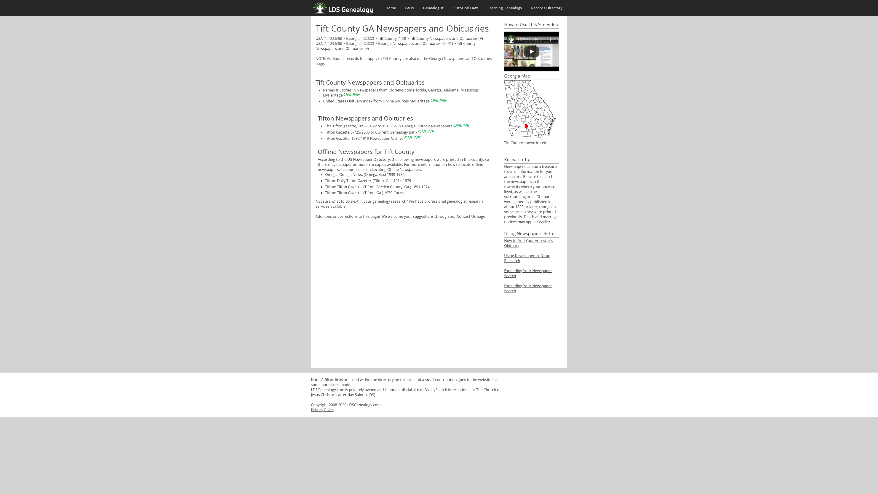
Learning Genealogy (505, 8)
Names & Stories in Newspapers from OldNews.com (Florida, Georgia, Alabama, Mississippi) (401, 90)
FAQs (409, 8)
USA (319, 38)
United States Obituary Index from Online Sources (366, 101)
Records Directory (546, 8)
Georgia (353, 38)
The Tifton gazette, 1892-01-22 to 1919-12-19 (363, 126)
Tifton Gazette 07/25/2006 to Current (357, 132)
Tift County (387, 38)
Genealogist (433, 8)
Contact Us (466, 216)
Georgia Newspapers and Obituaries (409, 43)
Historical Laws (466, 8)
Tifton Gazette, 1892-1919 (347, 138)
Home (390, 8)
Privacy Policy (322, 409)
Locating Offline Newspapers (396, 169)
